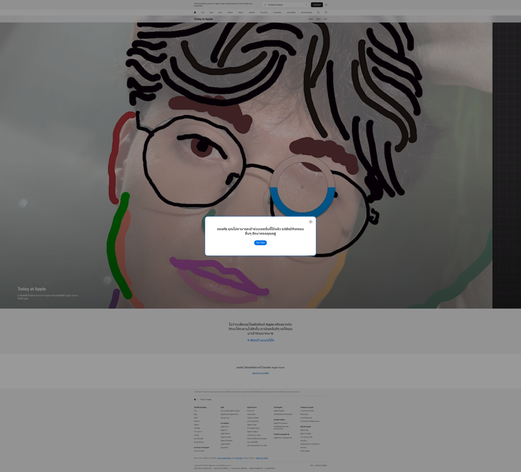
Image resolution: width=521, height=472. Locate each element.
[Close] (311, 222)
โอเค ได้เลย (260, 242)
